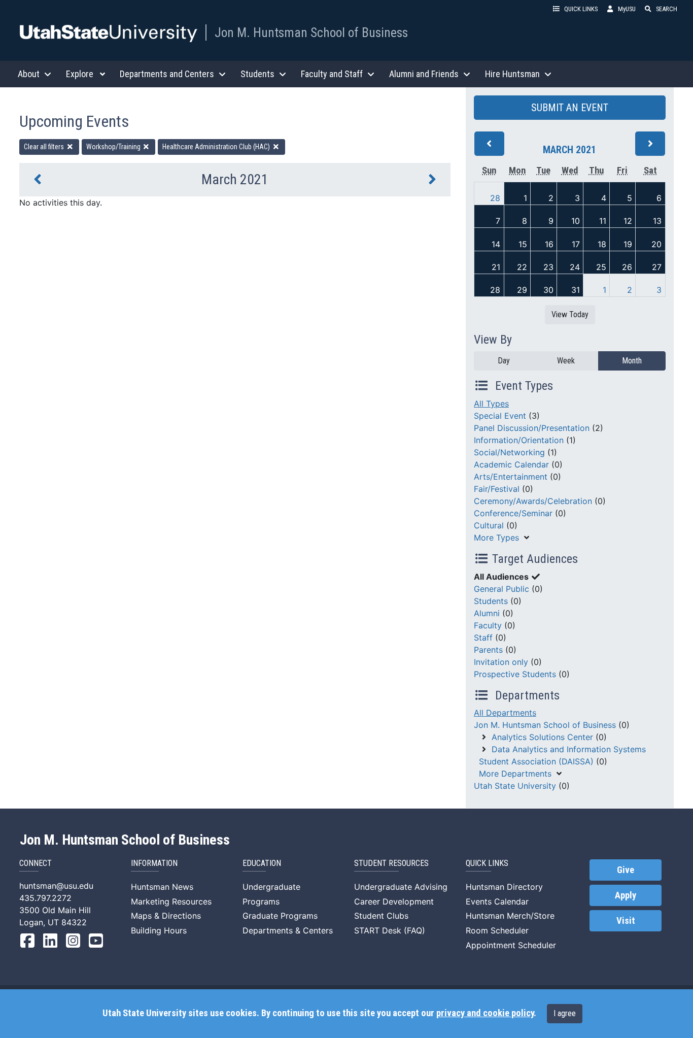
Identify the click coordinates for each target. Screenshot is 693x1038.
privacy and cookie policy (485, 1013)
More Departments (515, 773)
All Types (491, 403)
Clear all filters (44, 147)
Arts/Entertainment (510, 477)
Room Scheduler (497, 930)
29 (522, 290)
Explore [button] (79, 74)
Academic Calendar (511, 464)
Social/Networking (509, 452)
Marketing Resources (171, 901)
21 (496, 267)
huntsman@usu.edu (56, 886)
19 (627, 244)
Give (625, 870)
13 (657, 221)
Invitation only (501, 662)
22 (522, 267)
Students (491, 601)
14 (496, 244)
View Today (569, 314)
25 (601, 267)
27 (657, 267)
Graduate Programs (280, 916)
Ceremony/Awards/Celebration (533, 501)
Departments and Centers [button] (167, 74)
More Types (496, 537)
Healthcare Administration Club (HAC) (216, 147)
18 (602, 244)
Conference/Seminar (513, 513)
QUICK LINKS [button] (581, 9)
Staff (483, 637)
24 (575, 267)
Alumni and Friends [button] (424, 74)
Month (632, 360)
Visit (625, 920)
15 (522, 244)
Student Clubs (381, 916)
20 (656, 244)
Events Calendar (497, 901)
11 (602, 221)
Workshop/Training (114, 147)
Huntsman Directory (504, 887)
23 (548, 267)
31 (575, 290)
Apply (625, 895)
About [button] (29, 74)
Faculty (488, 625)
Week (566, 360)
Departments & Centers (287, 930)
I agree (564, 1013)
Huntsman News (162, 887)
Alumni (487, 613)
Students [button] (257, 74)
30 (548, 290)
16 (549, 244)
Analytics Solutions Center (542, 737)
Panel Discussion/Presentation (532, 428)
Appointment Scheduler (511, 945)
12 (627, 221)
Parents (488, 650)
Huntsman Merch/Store (510, 916)
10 (575, 221)
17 (576, 244)
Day (504, 360)
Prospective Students (515, 674)
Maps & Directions (166, 916)
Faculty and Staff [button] (332, 74)
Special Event (500, 416)
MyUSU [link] (627, 9)
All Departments (505, 713)
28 (495, 198)
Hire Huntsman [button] (512, 74)
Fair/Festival (496, 489)
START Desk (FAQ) (389, 930)
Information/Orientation (519, 440)
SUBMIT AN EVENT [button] (569, 108)
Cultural (489, 525)
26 (627, 267)
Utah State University (515, 786)
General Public (501, 589)
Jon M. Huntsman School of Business (311, 32)
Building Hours (159, 930)
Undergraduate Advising (400, 887)
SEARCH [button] (666, 9)
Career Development (394, 901)
